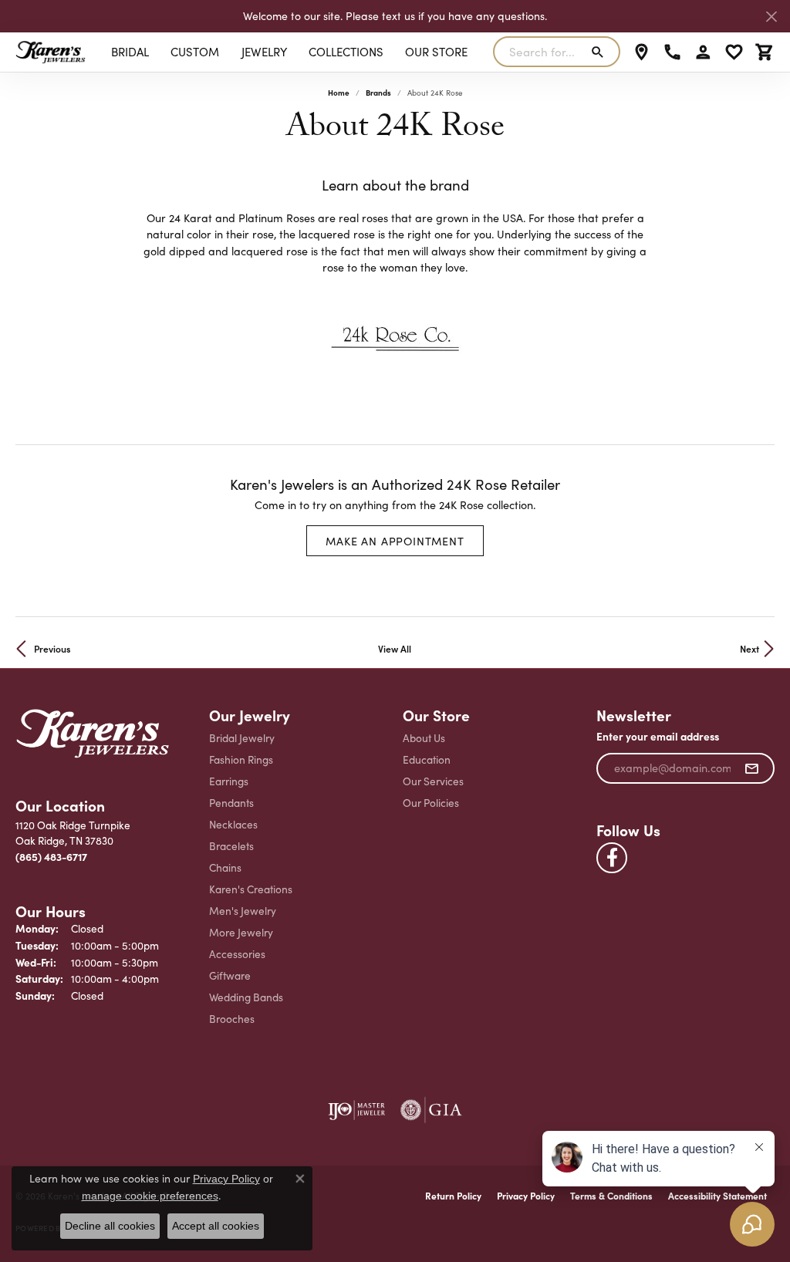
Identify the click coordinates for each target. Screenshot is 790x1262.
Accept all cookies (215, 1226)
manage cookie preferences (150, 1195)
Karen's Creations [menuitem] (250, 889)
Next (749, 648)
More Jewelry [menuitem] (241, 932)
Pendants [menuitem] (231, 802)
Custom (194, 51)
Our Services (433, 781)
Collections (346, 51)
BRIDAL (130, 51)
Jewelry (264, 51)
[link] (641, 51)
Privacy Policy (526, 1195)
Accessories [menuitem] (237, 953)
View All (394, 648)
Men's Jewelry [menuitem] (242, 910)
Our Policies (431, 802)
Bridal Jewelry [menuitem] (242, 738)
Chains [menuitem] (225, 867)
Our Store (436, 51)
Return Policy (453, 1195)
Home (338, 92)
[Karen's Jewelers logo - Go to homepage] (50, 51)
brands (378, 92)
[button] (703, 51)
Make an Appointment (395, 540)
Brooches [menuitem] (232, 1018)
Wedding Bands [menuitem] (246, 997)
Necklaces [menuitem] (233, 824)
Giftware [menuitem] (230, 975)
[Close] (771, 16)
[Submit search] (600, 52)
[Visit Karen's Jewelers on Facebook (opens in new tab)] (611, 857)
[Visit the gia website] (431, 1110)
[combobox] (538, 52)
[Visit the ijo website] (357, 1110)
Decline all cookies (110, 1226)
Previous (52, 648)
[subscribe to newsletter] (752, 768)
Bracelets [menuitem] (231, 846)
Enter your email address (657, 736)
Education (427, 759)
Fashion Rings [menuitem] (241, 759)
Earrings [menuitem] (228, 781)
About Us (424, 738)
